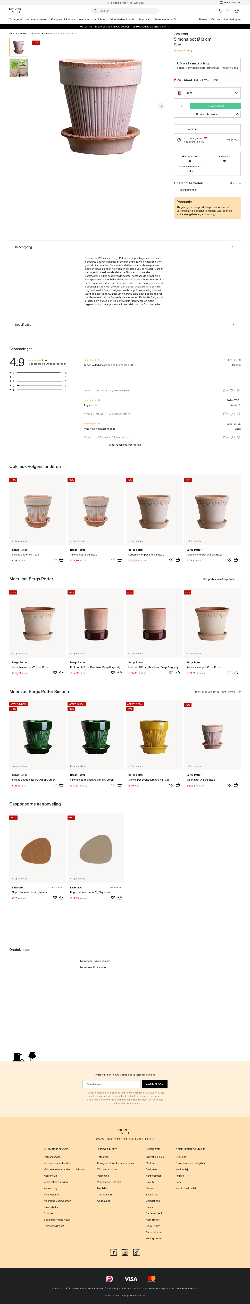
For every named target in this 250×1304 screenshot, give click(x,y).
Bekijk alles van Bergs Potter (219, 579)
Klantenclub (50, 1175)
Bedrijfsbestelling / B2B (57, 1219)
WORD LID (139, 2)
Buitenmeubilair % (165, 19)
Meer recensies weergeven (125, 444)
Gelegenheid (153, 1200)
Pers (178, 1182)
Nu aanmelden (230, 67)
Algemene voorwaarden (57, 1200)
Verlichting (100, 19)
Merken (215, 19)
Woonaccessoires (36, 19)
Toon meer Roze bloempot (95, 961)
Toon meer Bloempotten (93, 967)
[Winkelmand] (236, 11)
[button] (183, 50)
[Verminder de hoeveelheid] (176, 106)
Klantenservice (52, 1156)
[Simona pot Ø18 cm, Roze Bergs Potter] (100, 106)
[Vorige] (39, 106)
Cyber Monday (154, 1232)
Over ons (181, 1156)
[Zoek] (95, 11)
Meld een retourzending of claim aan (64, 1169)
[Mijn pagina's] (220, 11)
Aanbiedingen (232, 19)
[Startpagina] (15, 10)
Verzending (50, 1188)
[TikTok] (136, 1252)
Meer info (232, 139)
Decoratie (35, 33)
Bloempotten (48, 33)
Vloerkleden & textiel (122, 19)
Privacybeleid (51, 1207)
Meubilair (145, 19)
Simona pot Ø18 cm (67, 33)
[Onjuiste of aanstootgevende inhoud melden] (238, 390)
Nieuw (203, 19)
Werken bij (182, 1169)
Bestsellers (152, 1194)
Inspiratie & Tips (155, 1156)
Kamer (149, 1207)
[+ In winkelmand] (61, 560)
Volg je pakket (52, 1194)
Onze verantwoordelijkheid (191, 1163)
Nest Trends (153, 1219)
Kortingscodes (154, 1238)
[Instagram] (125, 1252)
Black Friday (153, 1225)
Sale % (150, 1182)
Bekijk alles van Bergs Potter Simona (215, 691)
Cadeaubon (104, 1200)
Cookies (48, 1213)
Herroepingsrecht (54, 1225)
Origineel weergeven (119, 390)
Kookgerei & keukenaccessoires (70, 19)
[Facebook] (113, 1252)
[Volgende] (161, 106)
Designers (151, 1169)
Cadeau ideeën (154, 1213)
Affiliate (180, 1175)
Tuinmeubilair (104, 1194)
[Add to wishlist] (55, 560)
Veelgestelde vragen (56, 1182)
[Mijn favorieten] (228, 11)
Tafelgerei (15, 19)
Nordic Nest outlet (186, 1188)
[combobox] (230, 2)
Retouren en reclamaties (57, 1163)
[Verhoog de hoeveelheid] (186, 106)
